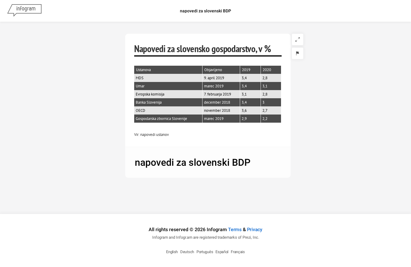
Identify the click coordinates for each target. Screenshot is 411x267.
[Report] (297, 53)
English (172, 252)
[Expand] (297, 39)
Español (221, 252)
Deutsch (187, 252)
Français (238, 252)
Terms (235, 229)
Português (204, 252)
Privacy (254, 229)
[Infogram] (24, 10)
